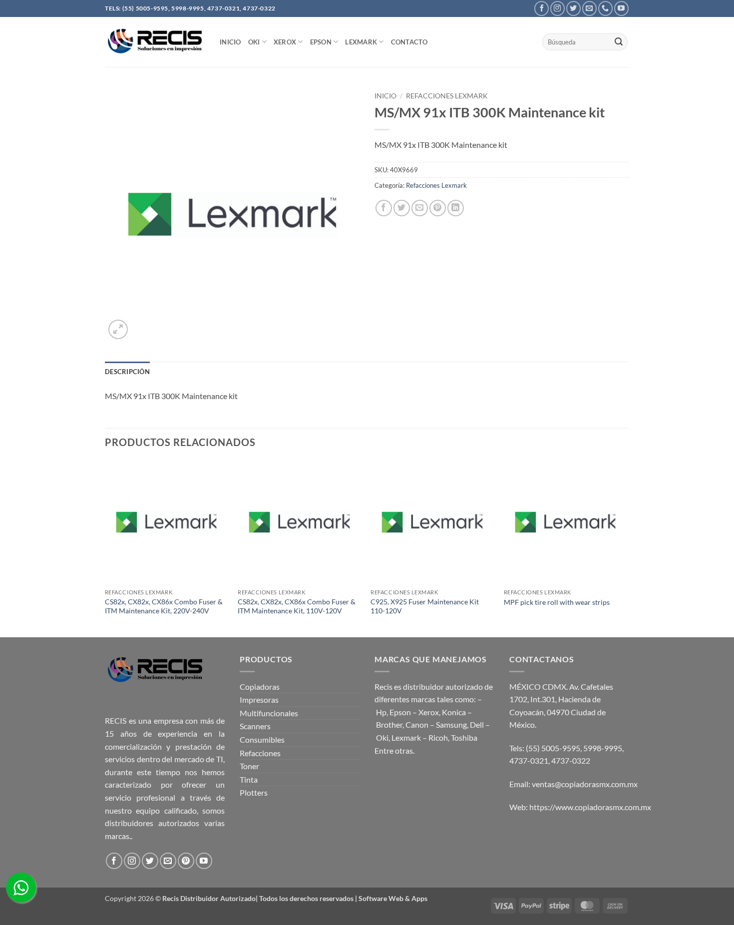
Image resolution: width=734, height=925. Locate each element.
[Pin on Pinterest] (437, 208)
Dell (477, 724)
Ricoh (438, 737)
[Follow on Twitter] (573, 8)
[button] (118, 329)
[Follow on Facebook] (541, 8)
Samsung (451, 724)
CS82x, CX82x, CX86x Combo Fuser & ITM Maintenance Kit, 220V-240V (164, 606)
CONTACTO (409, 42)
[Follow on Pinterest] (186, 861)
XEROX (285, 42)
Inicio (385, 96)
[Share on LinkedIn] (455, 208)
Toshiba (464, 737)
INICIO (230, 42)
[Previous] (105, 548)
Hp (381, 712)
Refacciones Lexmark (447, 96)
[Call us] (605, 8)
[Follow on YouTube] (621, 8)
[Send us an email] (589, 8)
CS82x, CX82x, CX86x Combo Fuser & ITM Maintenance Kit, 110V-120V (297, 606)
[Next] (626, 548)
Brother (389, 724)
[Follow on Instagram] (557, 8)
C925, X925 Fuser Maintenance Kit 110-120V (424, 606)
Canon (416, 724)
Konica (454, 712)
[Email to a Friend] (419, 208)
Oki (382, 737)
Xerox (428, 712)
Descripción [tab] (127, 372)
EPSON (321, 42)
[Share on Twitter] (401, 208)
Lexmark (361, 42)
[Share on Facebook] (383, 208)
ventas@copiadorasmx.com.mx (585, 784)
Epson (400, 712)
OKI (254, 42)
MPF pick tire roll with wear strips (557, 602)
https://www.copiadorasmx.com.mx (590, 807)
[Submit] (618, 41)
